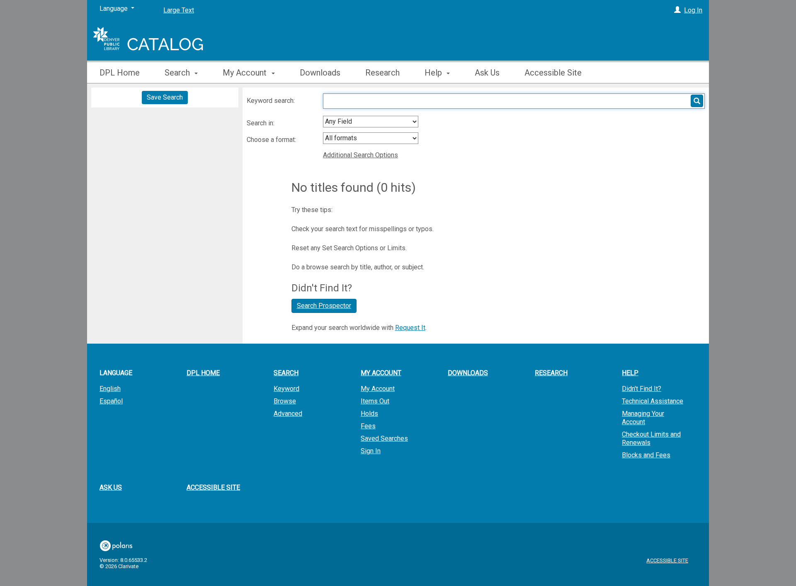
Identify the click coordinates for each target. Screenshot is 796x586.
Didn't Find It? (641, 389)
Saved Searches (384, 438)
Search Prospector (324, 306)
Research (382, 73)
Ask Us (487, 73)
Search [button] (178, 73)
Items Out (375, 401)
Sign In (371, 451)
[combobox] (370, 121)
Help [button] (434, 73)
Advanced (288, 414)
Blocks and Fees (646, 455)
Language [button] (116, 373)
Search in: (261, 123)
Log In (693, 10)
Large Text (178, 10)
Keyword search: (271, 101)
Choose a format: (272, 140)
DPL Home (120, 73)
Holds (369, 414)
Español (111, 401)
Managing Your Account (643, 418)
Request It (410, 328)
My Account (378, 389)
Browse (285, 401)
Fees (368, 426)
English (110, 389)
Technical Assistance (652, 401)
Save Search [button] (165, 97)
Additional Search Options (360, 155)
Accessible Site (553, 73)
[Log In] (677, 10)
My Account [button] (246, 73)
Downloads (320, 73)
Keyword (286, 389)
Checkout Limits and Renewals (651, 438)
